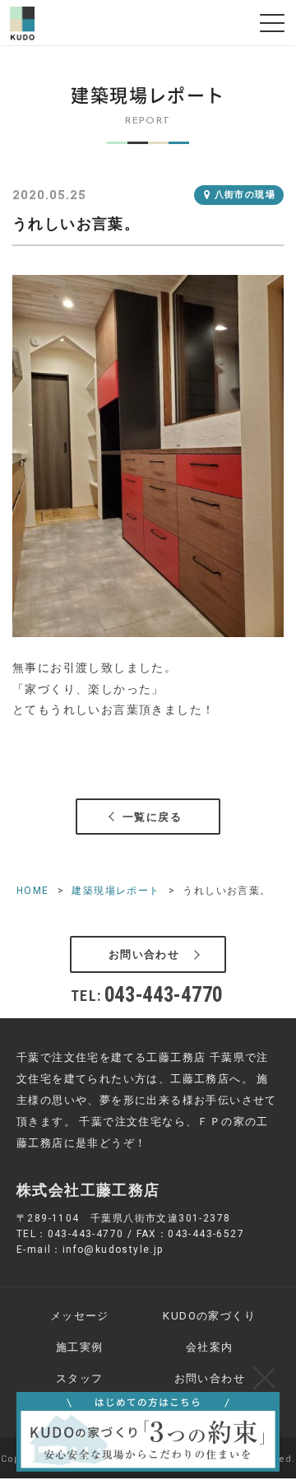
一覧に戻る (152, 817)
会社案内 (210, 1347)
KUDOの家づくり (209, 1316)
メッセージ (79, 1316)
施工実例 (80, 1347)
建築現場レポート (116, 890)
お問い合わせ (144, 954)
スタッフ (80, 1378)
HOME (32, 890)
